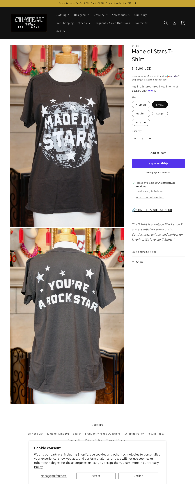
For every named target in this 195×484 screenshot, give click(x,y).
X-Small (141, 104)
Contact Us (75, 440)
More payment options (158, 172)
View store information (150, 197)
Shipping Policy (134, 433)
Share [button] (140, 261)
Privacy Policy (94, 440)
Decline (138, 476)
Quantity (137, 130)
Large (160, 113)
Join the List (35, 433)
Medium (141, 113)
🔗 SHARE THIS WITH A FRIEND (152, 210)
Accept (96, 476)
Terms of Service (116, 440)
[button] (62, 15)
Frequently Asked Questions (103, 433)
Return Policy (156, 433)
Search (77, 433)
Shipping (137, 79)
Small (160, 104)
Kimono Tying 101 (58, 433)
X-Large (141, 122)
